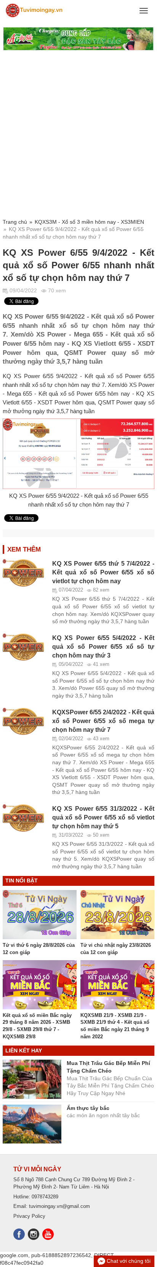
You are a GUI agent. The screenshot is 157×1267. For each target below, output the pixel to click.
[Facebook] (20, 1233)
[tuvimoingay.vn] (34, 10)
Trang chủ (15, 222)
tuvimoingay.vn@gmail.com (59, 1206)
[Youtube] (48, 1233)
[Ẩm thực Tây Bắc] (78, 39)
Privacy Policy (29, 1216)
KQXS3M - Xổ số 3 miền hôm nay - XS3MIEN (89, 222)
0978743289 (45, 1197)
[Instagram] (35, 1233)
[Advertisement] (78, 134)
